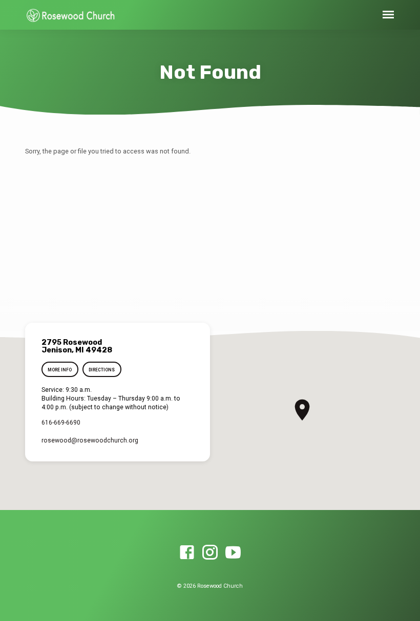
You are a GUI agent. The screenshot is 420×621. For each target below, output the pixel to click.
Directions (102, 369)
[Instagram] (210, 553)
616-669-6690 (60, 422)
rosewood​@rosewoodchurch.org (89, 440)
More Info (60, 369)
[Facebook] (187, 553)
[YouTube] (233, 553)
